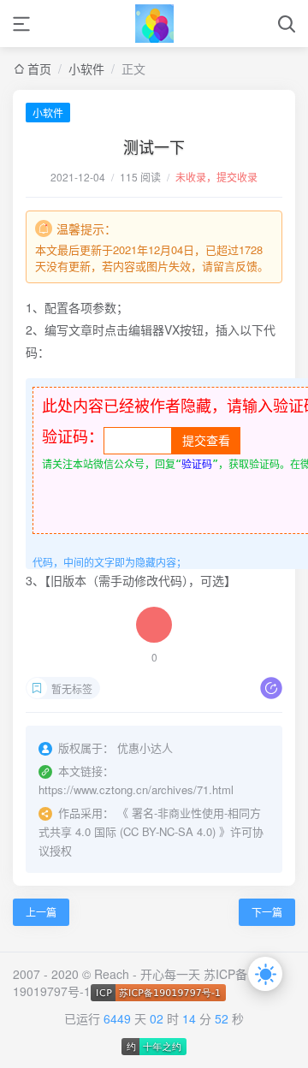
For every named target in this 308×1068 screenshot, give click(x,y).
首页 (39, 68)
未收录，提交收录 (216, 176)
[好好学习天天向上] (154, 23)
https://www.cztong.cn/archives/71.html (136, 789)
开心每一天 (170, 973)
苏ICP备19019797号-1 (130, 982)
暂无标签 (71, 688)
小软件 (86, 68)
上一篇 (41, 912)
